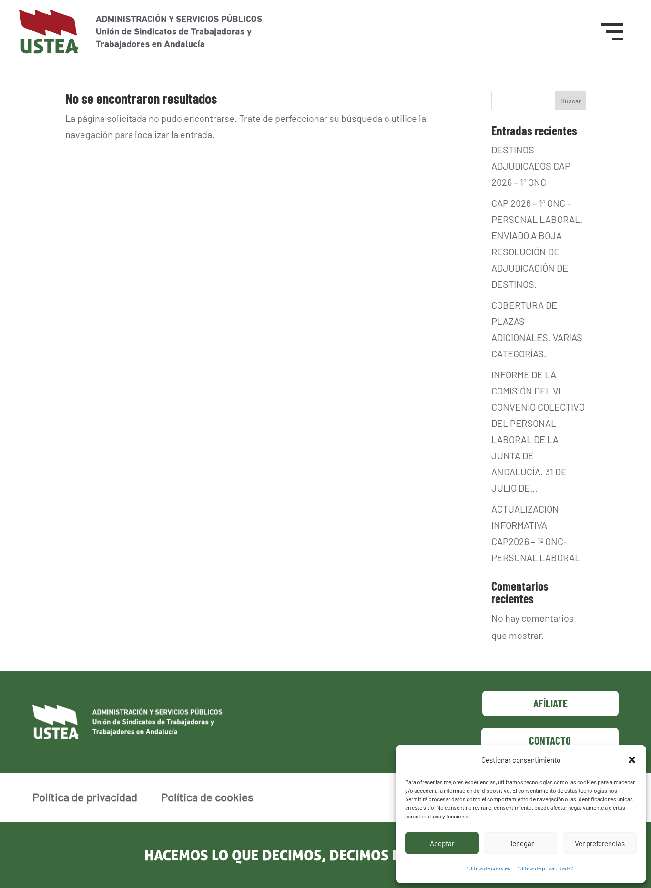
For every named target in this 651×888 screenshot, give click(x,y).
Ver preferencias (600, 843)
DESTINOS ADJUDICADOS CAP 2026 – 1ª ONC (530, 166)
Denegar (521, 843)
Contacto (550, 740)
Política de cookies (487, 868)
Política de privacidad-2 (544, 868)
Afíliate (550, 703)
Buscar (570, 101)
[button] (632, 760)
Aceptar (442, 843)
